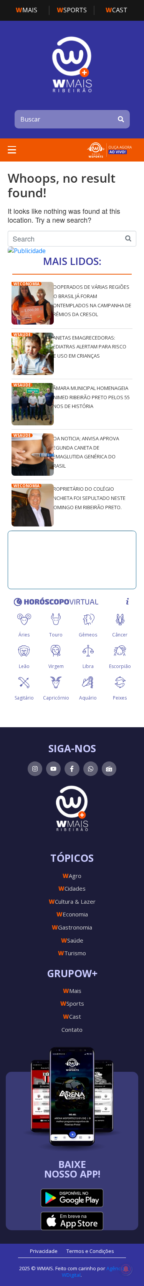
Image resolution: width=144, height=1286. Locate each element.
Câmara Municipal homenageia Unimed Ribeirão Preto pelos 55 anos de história (90, 397)
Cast (116, 10)
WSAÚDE (22, 334)
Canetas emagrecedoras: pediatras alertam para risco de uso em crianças (88, 346)
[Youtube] (53, 768)
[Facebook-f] (72, 768)
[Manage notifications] (126, 1269)
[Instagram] (35, 768)
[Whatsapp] (90, 768)
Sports (72, 10)
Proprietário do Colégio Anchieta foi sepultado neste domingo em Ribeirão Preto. (88, 497)
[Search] (121, 119)
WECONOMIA (26, 284)
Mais (26, 10)
